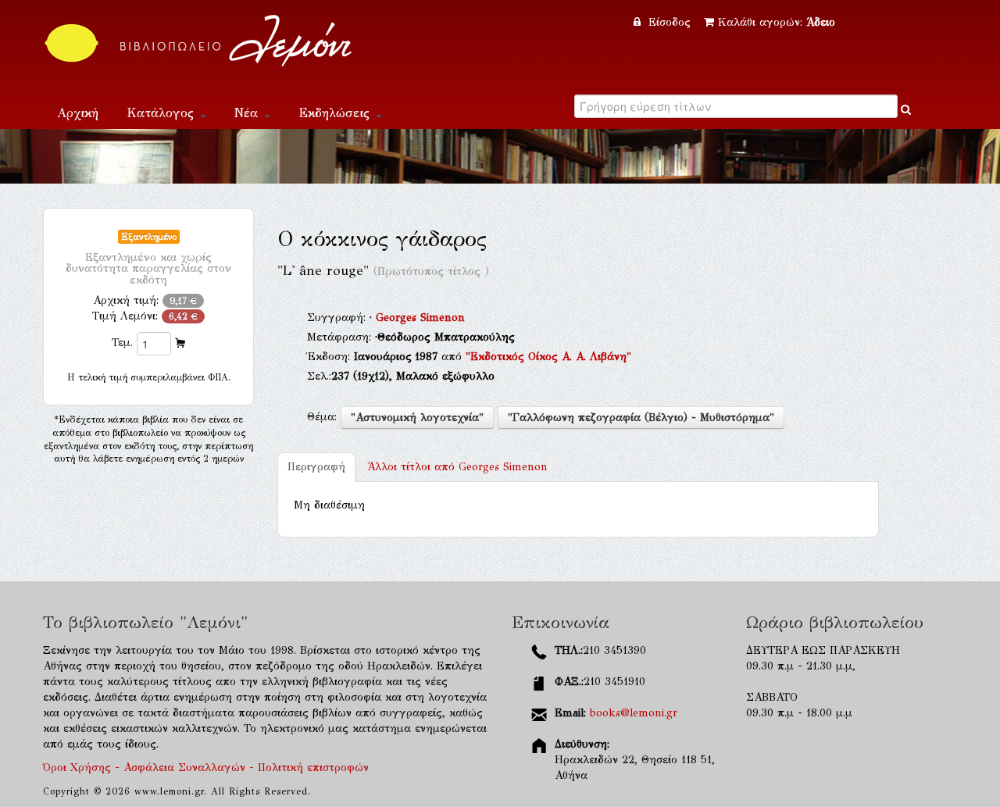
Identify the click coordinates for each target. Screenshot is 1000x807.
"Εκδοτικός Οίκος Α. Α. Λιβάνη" (548, 356)
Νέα (248, 112)
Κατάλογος (162, 112)
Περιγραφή (316, 466)
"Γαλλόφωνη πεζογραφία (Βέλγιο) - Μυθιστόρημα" (641, 417)
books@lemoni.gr (633, 713)
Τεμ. (122, 342)
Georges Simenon (420, 317)
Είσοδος (670, 22)
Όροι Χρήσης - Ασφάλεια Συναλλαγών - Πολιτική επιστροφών (206, 767)
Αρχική (77, 112)
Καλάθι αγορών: (776, 22)
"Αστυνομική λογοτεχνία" (417, 417)
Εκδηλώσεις (336, 112)
